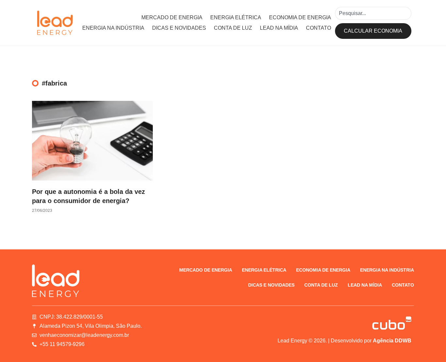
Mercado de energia (171, 17)
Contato (318, 28)
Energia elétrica (235, 17)
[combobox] (373, 13)
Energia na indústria (113, 28)
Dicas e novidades (179, 28)
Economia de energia (300, 17)
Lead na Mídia (279, 28)
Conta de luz (233, 28)
